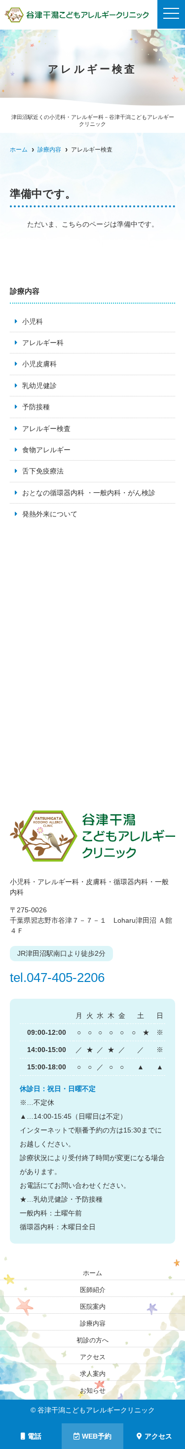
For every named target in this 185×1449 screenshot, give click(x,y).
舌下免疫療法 (43, 471)
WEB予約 (96, 1436)
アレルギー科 (43, 343)
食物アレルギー (46, 450)
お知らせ (93, 1390)
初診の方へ (92, 1340)
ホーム (92, 1273)
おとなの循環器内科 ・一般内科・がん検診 (88, 493)
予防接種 (36, 407)
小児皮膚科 (39, 364)
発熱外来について (49, 514)
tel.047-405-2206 (57, 977)
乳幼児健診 (39, 386)
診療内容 (93, 1323)
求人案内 (93, 1373)
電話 (34, 1436)
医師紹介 (93, 1289)
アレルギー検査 (46, 428)
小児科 (32, 321)
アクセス (158, 1436)
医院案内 (93, 1306)
